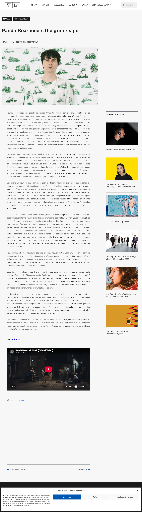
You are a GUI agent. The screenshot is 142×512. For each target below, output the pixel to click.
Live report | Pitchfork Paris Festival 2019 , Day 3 (118, 332)
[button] (137, 491)
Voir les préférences (125, 497)
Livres (85, 5)
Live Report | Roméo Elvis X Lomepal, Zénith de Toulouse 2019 (121, 185)
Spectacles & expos (101, 5)
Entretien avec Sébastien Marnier (120, 149)
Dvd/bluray (59, 5)
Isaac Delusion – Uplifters (117, 222)
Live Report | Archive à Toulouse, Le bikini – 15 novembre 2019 (122, 258)
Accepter (67, 497)
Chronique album (21, 19)
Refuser (96, 497)
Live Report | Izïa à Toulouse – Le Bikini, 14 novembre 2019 (121, 295)
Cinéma (34, 5)
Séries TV (73, 5)
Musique (45, 5)
